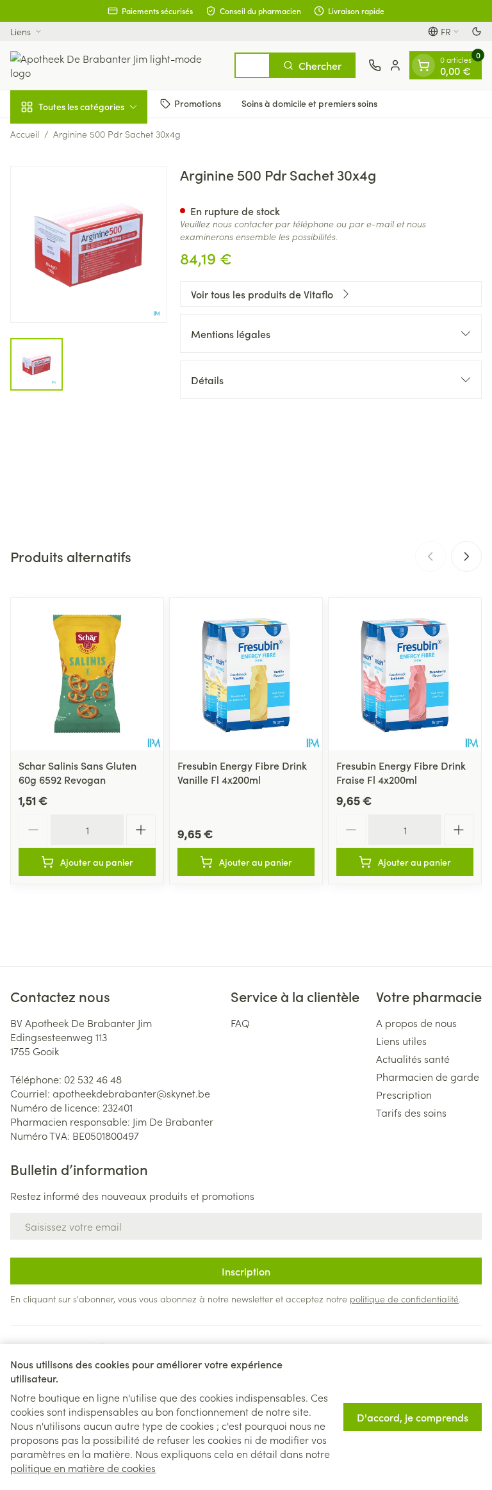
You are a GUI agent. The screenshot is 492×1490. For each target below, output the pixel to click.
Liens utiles (401, 1040)
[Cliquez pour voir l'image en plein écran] (89, 244)
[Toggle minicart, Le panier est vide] (423, 65)
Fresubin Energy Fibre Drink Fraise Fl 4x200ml (401, 772)
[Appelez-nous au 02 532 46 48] (374, 65)
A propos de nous (416, 1023)
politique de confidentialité (404, 1298)
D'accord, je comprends (412, 1417)
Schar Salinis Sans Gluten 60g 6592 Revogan (77, 772)
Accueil (24, 133)
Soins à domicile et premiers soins (309, 103)
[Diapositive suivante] (466, 556)
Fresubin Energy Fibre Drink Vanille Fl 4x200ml (242, 772)
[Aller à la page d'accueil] (116, 65)
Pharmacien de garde (427, 1076)
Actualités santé (413, 1058)
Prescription (404, 1094)
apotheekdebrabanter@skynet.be (131, 1093)
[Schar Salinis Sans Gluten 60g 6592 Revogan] (87, 674)
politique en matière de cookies (83, 1468)
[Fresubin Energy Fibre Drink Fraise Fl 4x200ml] (405, 674)
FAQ (240, 1023)
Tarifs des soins (411, 1112)
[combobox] (252, 65)
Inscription (246, 1271)
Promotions (197, 103)
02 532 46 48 (93, 1079)
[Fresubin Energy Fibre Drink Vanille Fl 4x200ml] (246, 674)
